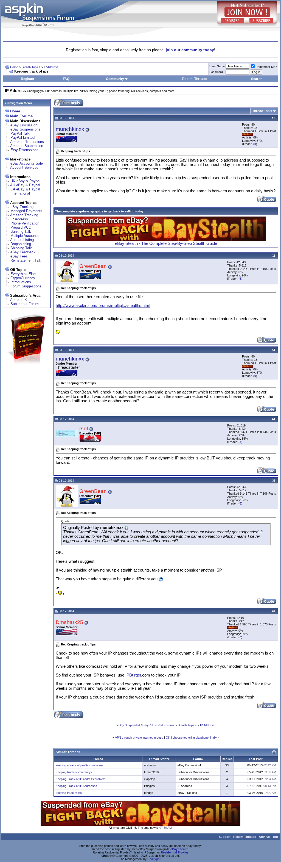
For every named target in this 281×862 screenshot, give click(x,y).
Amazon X (18, 300)
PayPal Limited (22, 137)
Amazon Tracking (24, 215)
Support (225, 836)
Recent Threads (194, 79)
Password (216, 72)
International (20, 193)
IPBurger (133, 675)
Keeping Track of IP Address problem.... (82, 779)
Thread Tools (262, 111)
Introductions (20, 282)
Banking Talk (20, 231)
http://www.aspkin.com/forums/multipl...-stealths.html (103, 305)
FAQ (66, 79)
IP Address (51, 67)
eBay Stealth (179, 849)
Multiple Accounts (24, 236)
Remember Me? (266, 66)
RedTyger (154, 859)
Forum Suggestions (25, 286)
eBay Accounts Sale (26, 163)
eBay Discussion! (24, 125)
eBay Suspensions (25, 129)
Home (14, 67)
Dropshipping (20, 244)
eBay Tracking (21, 207)
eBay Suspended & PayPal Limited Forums (145, 725)
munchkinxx (70, 129)
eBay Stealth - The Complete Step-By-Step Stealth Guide (166, 243)
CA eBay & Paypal (25, 189)
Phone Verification (24, 223)
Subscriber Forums (25, 304)
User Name (217, 66)
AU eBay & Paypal (25, 185)
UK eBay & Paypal (25, 181)
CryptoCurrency (22, 278)
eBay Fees (19, 256)
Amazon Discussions (27, 142)
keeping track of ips (69, 792)
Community (115, 79)
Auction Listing (22, 240)
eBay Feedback (22, 252)
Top (275, 836)
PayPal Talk (20, 133)
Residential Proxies (175, 852)
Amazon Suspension (26, 146)
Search (256, 79)
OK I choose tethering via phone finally (191, 737)
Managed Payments (26, 211)
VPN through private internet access (139, 737)
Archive (264, 836)
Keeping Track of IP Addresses (76, 786)
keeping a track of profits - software (79, 765)
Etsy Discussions (24, 150)
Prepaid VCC (20, 227)
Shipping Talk (21, 248)
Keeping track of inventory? (74, 772)
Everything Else (23, 274)
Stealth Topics (31, 67)
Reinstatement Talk (25, 260)
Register (27, 79)
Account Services (24, 167)
